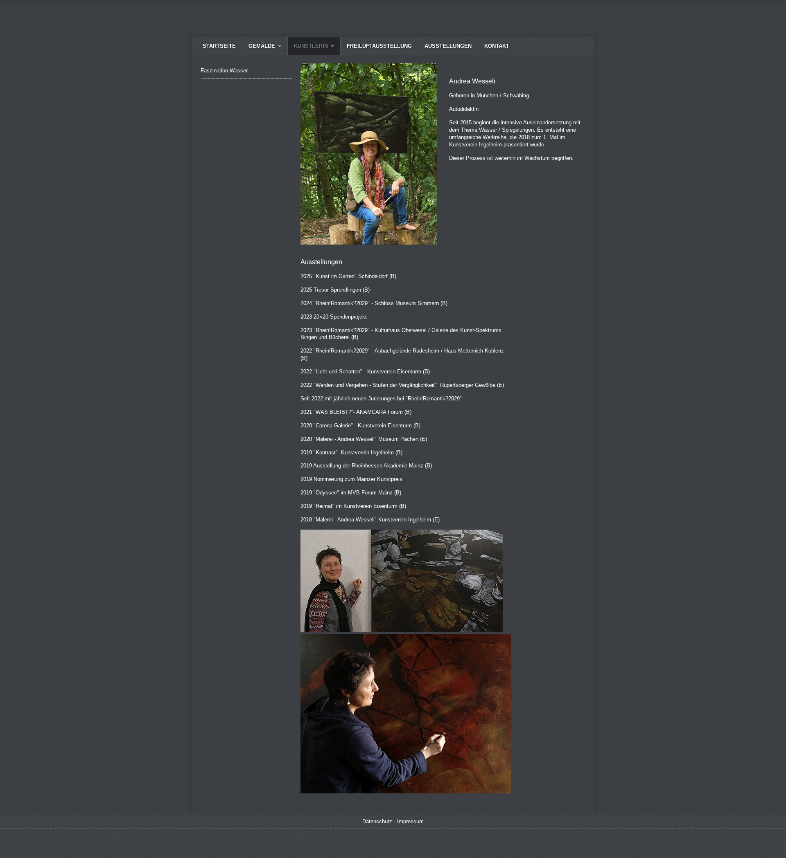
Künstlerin (311, 46)
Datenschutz (377, 821)
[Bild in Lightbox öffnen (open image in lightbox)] (368, 154)
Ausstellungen (448, 46)
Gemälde (261, 46)
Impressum (410, 821)
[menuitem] (219, 46)
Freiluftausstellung (379, 46)
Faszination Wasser (224, 70)
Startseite (219, 46)
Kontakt (496, 46)
